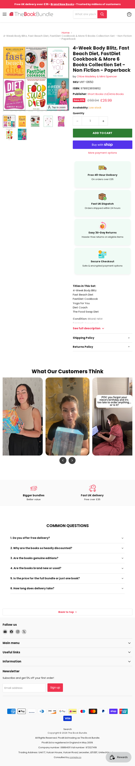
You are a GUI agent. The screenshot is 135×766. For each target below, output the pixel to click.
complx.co (75, 757)
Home (66, 32)
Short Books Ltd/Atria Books (106, 94)
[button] (9, 121)
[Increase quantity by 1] (103, 121)
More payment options (102, 152)
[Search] (102, 14)
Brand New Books (62, 4)
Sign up (55, 687)
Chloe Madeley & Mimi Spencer (97, 76)
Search (67, 729)
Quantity (78, 113)
